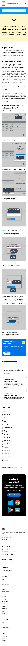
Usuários (4, 611)
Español (4, 640)
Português (4, 636)
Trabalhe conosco (6, 630)
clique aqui (19, 57)
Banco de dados (6, 584)
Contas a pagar (5, 591)
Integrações (5, 599)
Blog (3, 622)
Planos (3, 625)
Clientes (4, 589)
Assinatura (4, 582)
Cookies (3, 542)
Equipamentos (5, 594)
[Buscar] (24, 10)
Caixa (3, 586)
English (3, 638)
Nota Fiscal (4, 603)
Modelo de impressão (7, 570)
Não (21, 467)
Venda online (5, 616)
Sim (16, 467)
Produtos (4, 606)
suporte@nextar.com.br (8, 562)
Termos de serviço (6, 537)
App (3, 579)
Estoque (4, 596)
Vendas (3, 613)
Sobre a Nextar (5, 627)
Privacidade (4, 539)
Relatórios (4, 608)
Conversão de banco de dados (9, 573)
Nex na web (5, 601)
